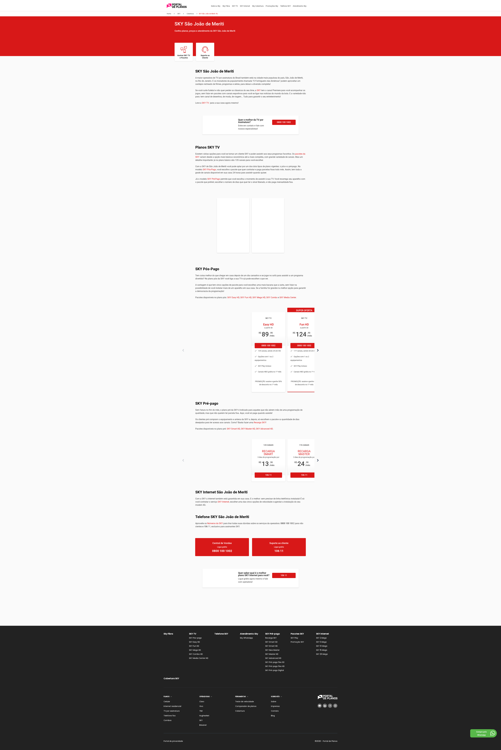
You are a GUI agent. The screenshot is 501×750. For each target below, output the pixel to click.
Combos (167, 720)
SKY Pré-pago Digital (274, 670)
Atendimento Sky (299, 6)
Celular (167, 701)
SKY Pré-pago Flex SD (274, 662)
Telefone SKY (285, 6)
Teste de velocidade (244, 701)
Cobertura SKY (171, 678)
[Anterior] (183, 350)
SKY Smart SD (271, 642)
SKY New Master (272, 650)
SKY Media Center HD (198, 658)
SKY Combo (271, 297)
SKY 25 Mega (322, 654)
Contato (275, 711)
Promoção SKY (297, 642)
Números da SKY (215, 523)
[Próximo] (318, 350)
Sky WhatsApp (246, 638)
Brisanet (203, 725)
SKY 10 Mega (321, 646)
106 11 (268, 475)
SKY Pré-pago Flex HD (275, 666)
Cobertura (240, 711)
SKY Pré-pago (272, 633)
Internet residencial (172, 706)
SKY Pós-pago (195, 638)
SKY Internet (245, 6)
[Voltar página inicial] (177, 6)
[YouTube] (320, 706)
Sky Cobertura (258, 6)
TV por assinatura (172, 711)
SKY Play (294, 638)
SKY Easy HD (233, 297)
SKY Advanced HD (264, 429)
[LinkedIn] (325, 706)
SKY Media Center (287, 297)
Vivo (201, 706)
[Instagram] (335, 706)
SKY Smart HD (233, 429)
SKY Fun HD (246, 297)
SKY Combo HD (196, 654)
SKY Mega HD (258, 297)
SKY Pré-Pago (213, 179)
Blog (273, 715)
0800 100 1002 (284, 122)
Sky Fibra (226, 6)
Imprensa (275, 706)
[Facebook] (330, 706)
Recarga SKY (260, 422)
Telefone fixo (170, 715)
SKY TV (235, 6)
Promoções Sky (272, 6)
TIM (200, 711)
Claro (201, 701)
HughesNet (204, 715)
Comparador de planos (245, 706)
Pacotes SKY (297, 633)
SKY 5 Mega (321, 642)
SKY (259, 90)
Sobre (273, 701)
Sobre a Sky (215, 6)
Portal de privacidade (173, 741)
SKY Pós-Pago (209, 169)
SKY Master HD (248, 429)
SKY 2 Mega (321, 638)
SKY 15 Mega (321, 650)
